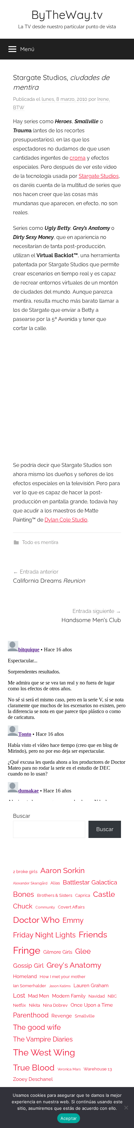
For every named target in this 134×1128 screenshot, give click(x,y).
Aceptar (68, 1118)
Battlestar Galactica (90, 882)
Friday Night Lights (44, 935)
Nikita (34, 1005)
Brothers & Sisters (54, 895)
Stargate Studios (99, 176)
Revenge (61, 1016)
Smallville (85, 1016)
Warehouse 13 (98, 1069)
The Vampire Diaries (43, 1039)
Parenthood (30, 1015)
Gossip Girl (28, 965)
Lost (19, 995)
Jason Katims (60, 986)
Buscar (21, 816)
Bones (23, 894)
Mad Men (38, 996)
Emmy (73, 920)
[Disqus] (67, 719)
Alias (55, 883)
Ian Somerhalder (29, 985)
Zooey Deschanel (33, 1079)
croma (78, 158)
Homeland (25, 976)
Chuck (23, 906)
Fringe (26, 950)
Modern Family (69, 996)
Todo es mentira (40, 542)
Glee (83, 951)
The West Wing (44, 1052)
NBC (112, 996)
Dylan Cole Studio (66, 520)
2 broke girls (25, 871)
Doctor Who (36, 920)
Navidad (96, 996)
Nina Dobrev (55, 1005)
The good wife (37, 1027)
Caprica (82, 895)
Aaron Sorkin (62, 870)
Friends (93, 934)
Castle (104, 894)
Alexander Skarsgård (30, 883)
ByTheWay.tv (67, 14)
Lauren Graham (91, 985)
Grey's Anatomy (74, 965)
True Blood (34, 1067)
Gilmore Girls (57, 952)
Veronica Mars (69, 1069)
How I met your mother (63, 976)
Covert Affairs (71, 907)
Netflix (19, 1005)
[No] (126, 1107)
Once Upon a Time (92, 1005)
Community (45, 907)
